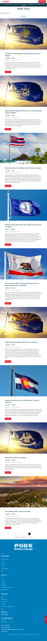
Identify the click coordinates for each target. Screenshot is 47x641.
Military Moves (4, 589)
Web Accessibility (5, 625)
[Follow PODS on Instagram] (5, 614)
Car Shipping (3, 585)
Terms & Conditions (5, 627)
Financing (3, 582)
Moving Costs (4, 599)
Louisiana (13, 460)
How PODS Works (4, 559)
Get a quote (42, 1)
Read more (8, 71)
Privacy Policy (4, 631)
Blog (2, 608)
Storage (2, 580)
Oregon (13, 58)
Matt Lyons (8, 60)
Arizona (13, 344)
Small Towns (8, 58)
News (2, 570)
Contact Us (3, 563)
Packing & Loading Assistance (7, 587)
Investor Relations (4, 568)
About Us (3, 566)
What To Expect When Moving (7, 606)
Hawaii (13, 170)
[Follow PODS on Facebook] (2, 614)
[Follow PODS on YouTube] (7, 614)
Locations (3, 604)
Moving (2, 578)
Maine (13, 115)
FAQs (2, 597)
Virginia (7, 229)
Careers (2, 561)
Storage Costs (4, 601)
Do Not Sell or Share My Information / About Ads (12, 629)
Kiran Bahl (7, 516)
